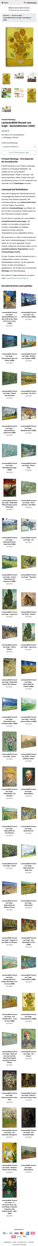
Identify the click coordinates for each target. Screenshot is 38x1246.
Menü (6, 3)
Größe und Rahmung (9, 143)
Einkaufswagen (31, 3)
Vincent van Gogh (17, 15)
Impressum (7, 1242)
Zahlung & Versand (19, 1244)
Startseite (6, 15)
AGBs (14, 1242)
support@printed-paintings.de (17, 278)
